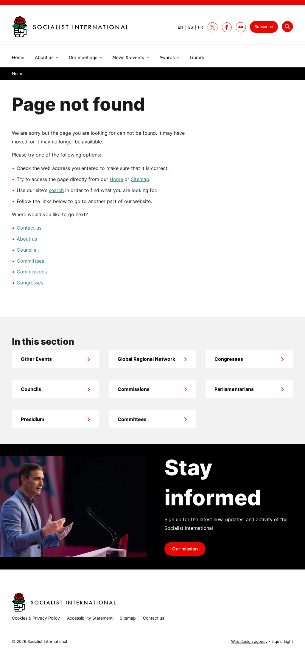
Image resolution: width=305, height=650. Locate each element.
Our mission (185, 549)
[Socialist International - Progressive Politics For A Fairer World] (70, 27)
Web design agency (249, 641)
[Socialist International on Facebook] (227, 27)
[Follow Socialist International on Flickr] (241, 27)
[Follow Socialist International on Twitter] (212, 27)
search (56, 190)
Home (116, 179)
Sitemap (140, 179)
